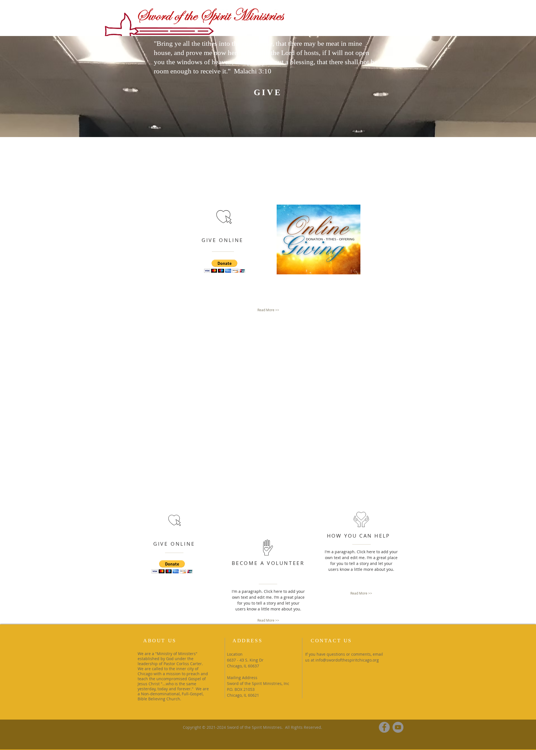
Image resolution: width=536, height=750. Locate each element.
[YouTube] (398, 727)
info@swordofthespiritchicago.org (347, 660)
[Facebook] (384, 727)
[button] (224, 266)
